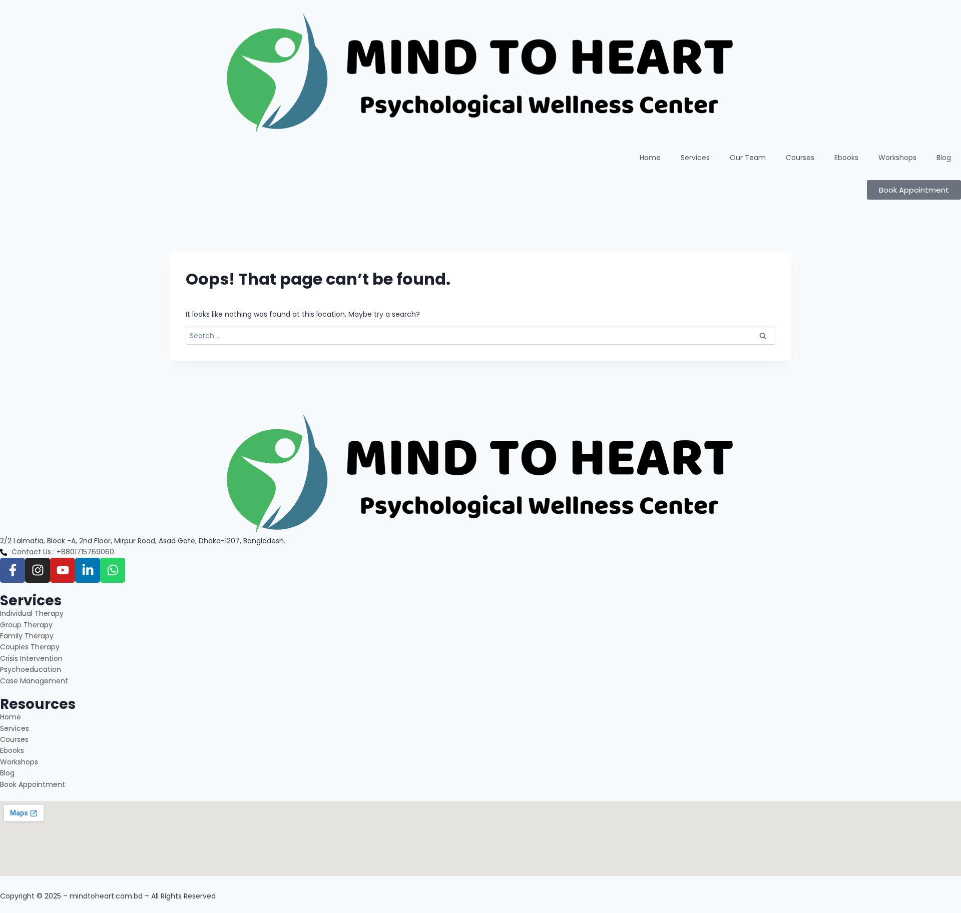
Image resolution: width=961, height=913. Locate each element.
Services (695, 158)
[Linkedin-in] (87, 570)
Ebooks (846, 158)
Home (650, 158)
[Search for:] (480, 336)
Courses (800, 158)
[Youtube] (62, 570)
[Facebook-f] (12, 570)
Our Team (748, 158)
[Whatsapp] (112, 570)
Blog (943, 158)
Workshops (897, 158)
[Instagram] (37, 570)
